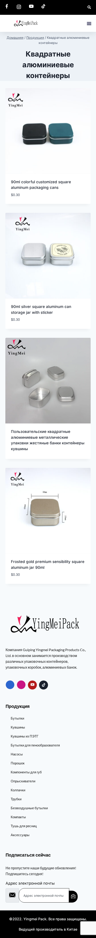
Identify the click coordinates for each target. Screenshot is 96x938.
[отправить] (73, 897)
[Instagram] (21, 684)
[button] (89, 23)
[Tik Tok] (43, 685)
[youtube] (32, 685)
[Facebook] (10, 684)
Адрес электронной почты (30, 883)
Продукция (18, 706)
